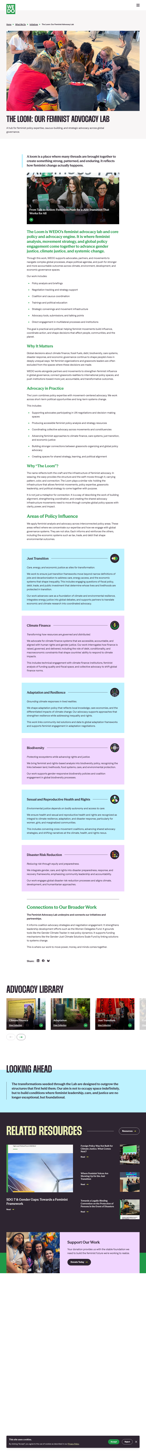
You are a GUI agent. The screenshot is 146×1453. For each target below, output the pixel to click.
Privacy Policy (73, 1444)
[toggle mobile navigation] (138, 5)
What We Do (20, 24)
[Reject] (136, 1442)
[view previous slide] (10, 1037)
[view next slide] (21, 1037)
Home (8, 24)
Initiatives (34, 24)
